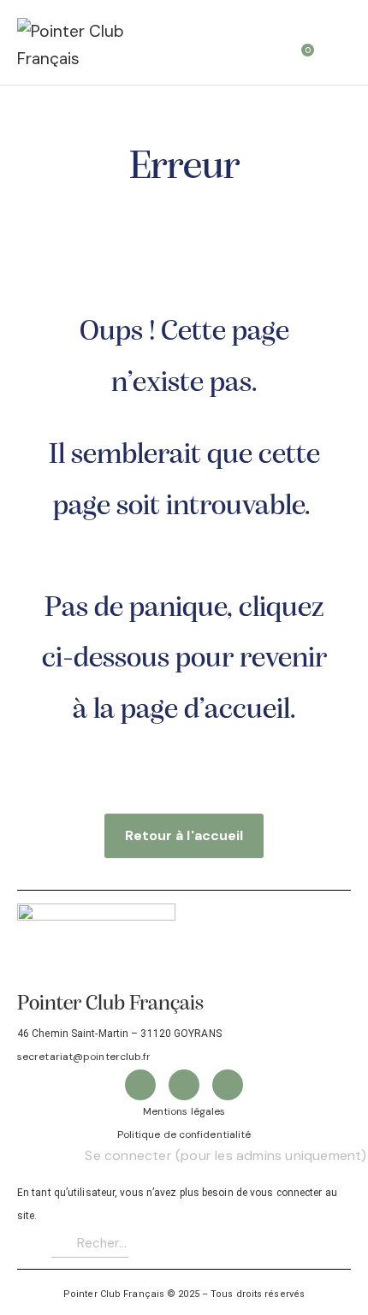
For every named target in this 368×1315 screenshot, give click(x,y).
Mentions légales (184, 1111)
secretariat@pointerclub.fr (84, 1056)
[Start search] (338, 45)
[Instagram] (227, 1084)
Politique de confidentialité (184, 1134)
